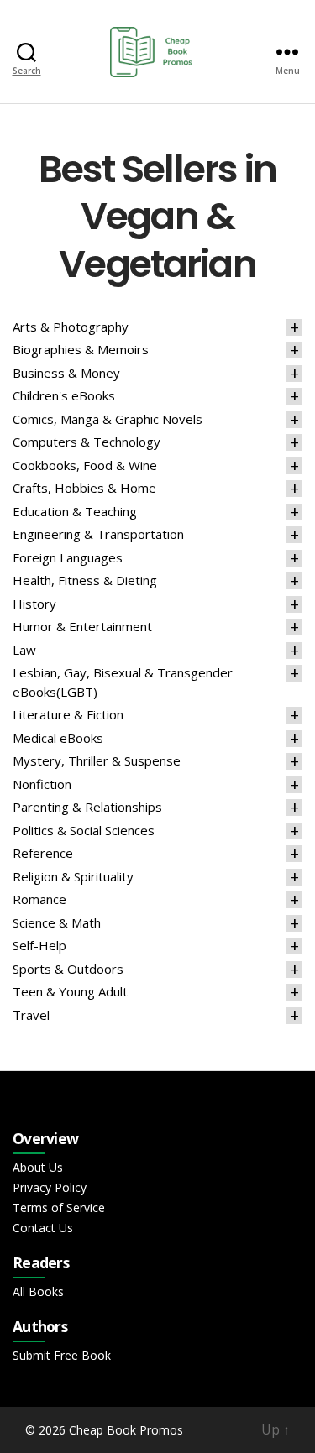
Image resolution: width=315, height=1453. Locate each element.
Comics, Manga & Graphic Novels (107, 418)
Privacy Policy (50, 1187)
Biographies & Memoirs (81, 349)
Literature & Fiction (68, 714)
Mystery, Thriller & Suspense (97, 760)
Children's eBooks (64, 395)
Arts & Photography (71, 326)
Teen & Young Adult (70, 991)
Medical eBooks (58, 737)
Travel (31, 1014)
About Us (38, 1167)
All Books (38, 1291)
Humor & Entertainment (82, 626)
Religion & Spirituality (73, 876)
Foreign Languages (68, 557)
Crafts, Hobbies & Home (84, 487)
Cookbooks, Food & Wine (85, 465)
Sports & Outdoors (68, 968)
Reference (43, 852)
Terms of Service (59, 1207)
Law (24, 649)
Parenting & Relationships (87, 806)
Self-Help (39, 945)
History (34, 603)
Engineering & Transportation (98, 533)
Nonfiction (42, 784)
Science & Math (57, 922)
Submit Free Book (62, 1355)
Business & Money (66, 372)
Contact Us (43, 1228)
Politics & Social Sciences (84, 830)
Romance (39, 899)
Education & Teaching (75, 511)
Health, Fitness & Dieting (85, 580)
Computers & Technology (86, 441)
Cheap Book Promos (126, 1430)
